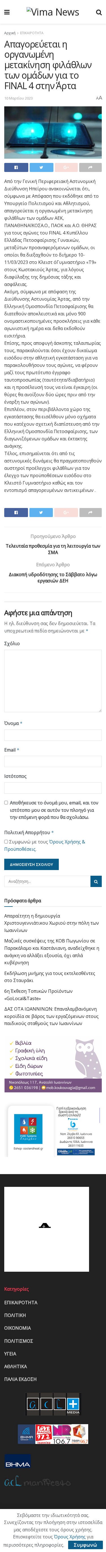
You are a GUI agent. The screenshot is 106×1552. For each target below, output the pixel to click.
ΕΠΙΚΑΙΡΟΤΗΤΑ (32, 33)
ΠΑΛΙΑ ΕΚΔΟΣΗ (20, 1379)
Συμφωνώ (85, 1545)
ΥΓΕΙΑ (10, 1354)
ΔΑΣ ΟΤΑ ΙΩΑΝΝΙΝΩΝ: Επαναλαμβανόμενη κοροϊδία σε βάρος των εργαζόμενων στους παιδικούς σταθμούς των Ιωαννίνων (51, 1016)
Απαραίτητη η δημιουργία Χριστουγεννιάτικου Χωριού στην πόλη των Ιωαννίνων (51, 923)
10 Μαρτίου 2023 (18, 98)
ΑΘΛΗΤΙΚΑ (15, 1366)
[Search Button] (96, 881)
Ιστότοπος (15, 776)
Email (12, 750)
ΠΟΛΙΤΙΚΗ (15, 1315)
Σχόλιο (12, 643)
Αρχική (10, 33)
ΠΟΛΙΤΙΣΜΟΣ (18, 1341)
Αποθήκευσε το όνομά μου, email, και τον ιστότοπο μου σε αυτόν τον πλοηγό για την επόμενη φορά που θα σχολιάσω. (54, 810)
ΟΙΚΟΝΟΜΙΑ (17, 1328)
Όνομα (13, 723)
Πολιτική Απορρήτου (29, 832)
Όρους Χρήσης (70, 1537)
